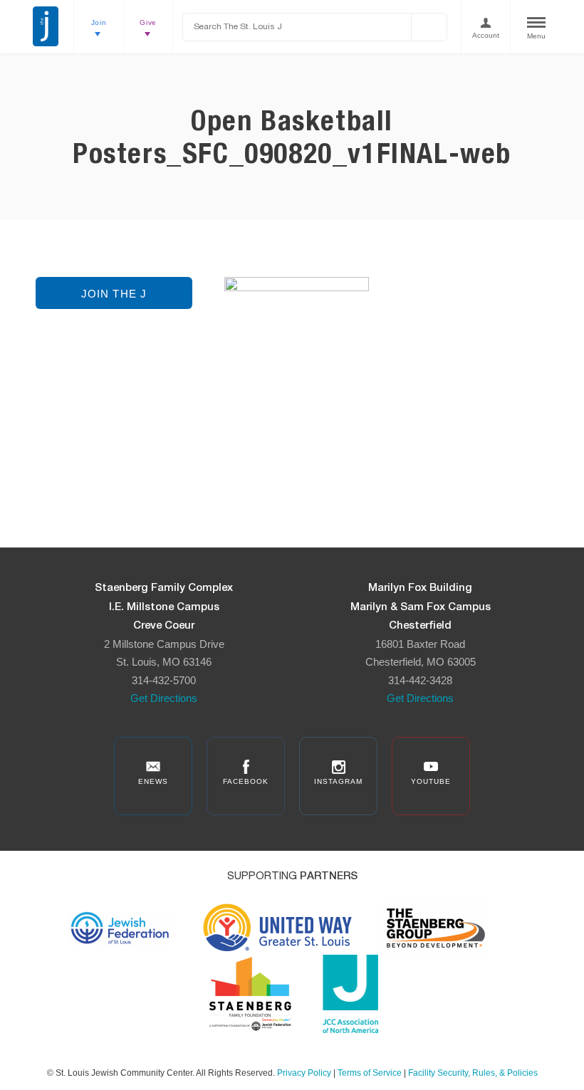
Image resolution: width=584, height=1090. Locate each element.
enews (153, 781)
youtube (431, 781)
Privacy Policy (304, 1073)
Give (148, 22)
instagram (338, 781)
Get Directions (163, 698)
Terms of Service (370, 1073)
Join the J (114, 294)
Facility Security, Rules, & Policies (473, 1073)
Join (99, 22)
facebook (245, 781)
